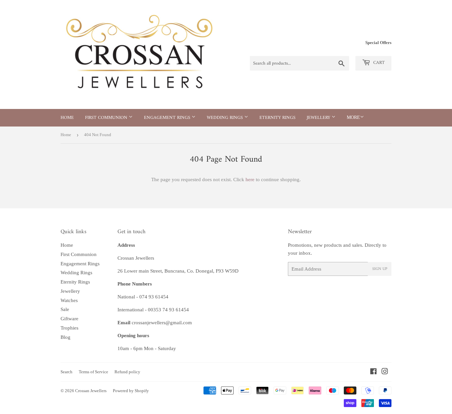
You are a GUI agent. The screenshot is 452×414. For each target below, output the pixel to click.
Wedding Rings (225, 118)
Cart (378, 63)
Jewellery (319, 118)
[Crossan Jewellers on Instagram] (385, 372)
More (353, 117)
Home (67, 118)
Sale (65, 309)
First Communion (107, 118)
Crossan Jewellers (91, 390)
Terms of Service (93, 371)
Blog (65, 337)
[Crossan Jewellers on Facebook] (373, 372)
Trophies (69, 328)
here (250, 179)
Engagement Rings (168, 118)
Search (66, 371)
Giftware (69, 318)
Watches (69, 300)
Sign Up (379, 269)
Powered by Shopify (131, 390)
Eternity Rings (277, 118)
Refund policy (127, 371)
